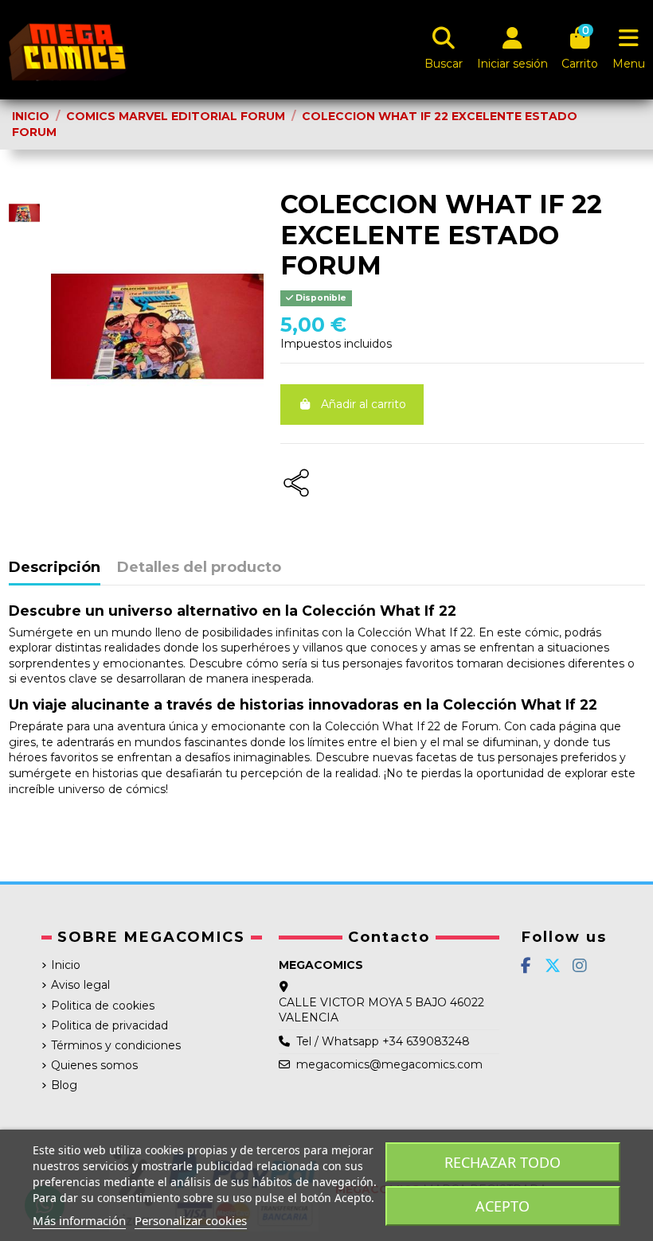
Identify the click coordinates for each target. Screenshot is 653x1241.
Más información (79, 1220)
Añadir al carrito (363, 404)
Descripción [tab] (54, 568)
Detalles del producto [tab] (199, 568)
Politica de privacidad (109, 1025)
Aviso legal (80, 985)
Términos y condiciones (116, 1045)
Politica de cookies (102, 1005)
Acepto (502, 1206)
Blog (64, 1085)
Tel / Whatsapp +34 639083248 (383, 1041)
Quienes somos (94, 1065)
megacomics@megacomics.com (389, 1064)
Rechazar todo (502, 1162)
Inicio (65, 965)
